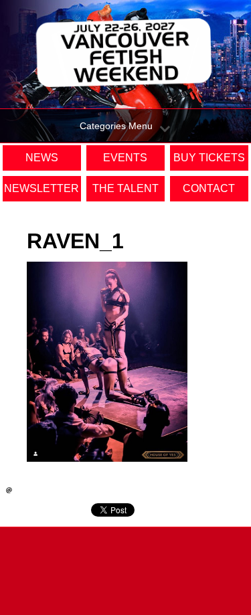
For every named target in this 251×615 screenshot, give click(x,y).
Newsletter (41, 188)
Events (125, 157)
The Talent (125, 188)
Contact (209, 188)
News (41, 157)
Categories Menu (116, 125)
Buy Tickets (209, 157)
